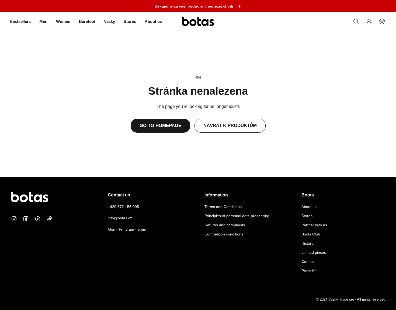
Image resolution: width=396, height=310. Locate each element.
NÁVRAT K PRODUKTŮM (230, 125)
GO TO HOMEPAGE (160, 125)
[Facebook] (26, 219)
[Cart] (382, 21)
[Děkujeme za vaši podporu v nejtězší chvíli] (198, 6)
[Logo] (198, 21)
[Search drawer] (356, 21)
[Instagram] (14, 219)
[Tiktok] (49, 219)
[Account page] (369, 21)
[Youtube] (38, 219)
